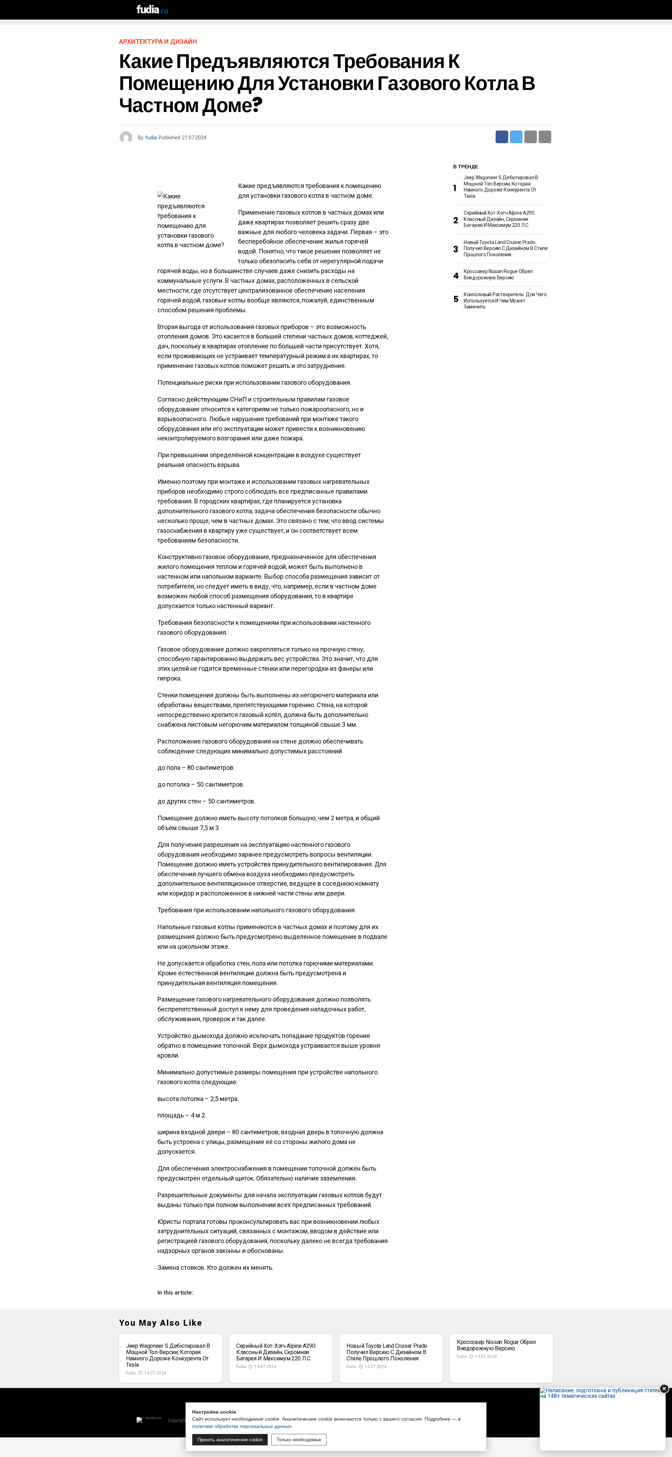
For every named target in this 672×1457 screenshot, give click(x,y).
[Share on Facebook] (502, 137)
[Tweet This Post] (516, 137)
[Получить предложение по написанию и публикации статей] (602, 1419)
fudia (151, 137)
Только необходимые (298, 1439)
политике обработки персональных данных (242, 1426)
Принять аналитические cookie (229, 1439)
